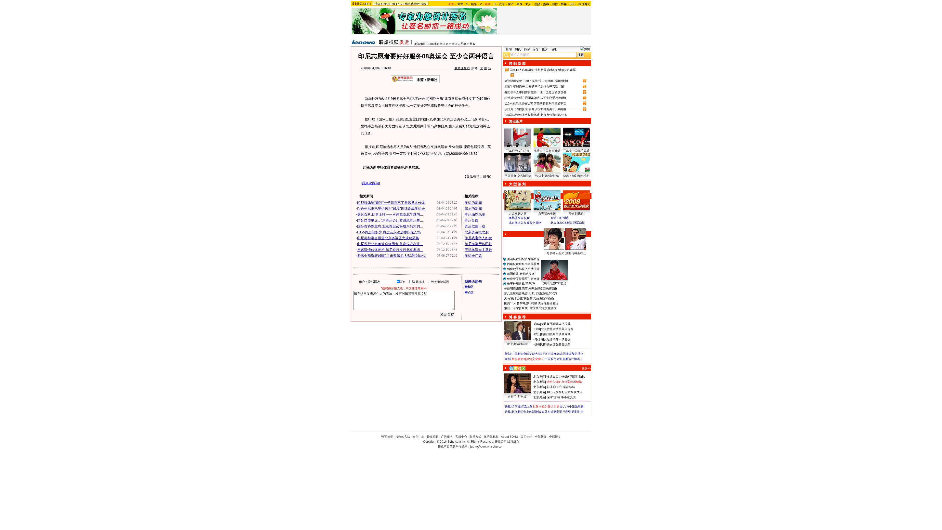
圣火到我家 (576, 213)
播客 (546, 4)
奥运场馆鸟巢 (475, 214)
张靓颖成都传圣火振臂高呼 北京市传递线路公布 (535, 115)
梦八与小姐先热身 (572, 406)
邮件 (555, 4)
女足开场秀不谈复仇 (557, 339)
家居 (520, 4)
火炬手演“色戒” (517, 396)
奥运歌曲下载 (475, 226)
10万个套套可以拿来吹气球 (564, 392)
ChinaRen (388, 4)
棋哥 (537, 344)
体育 (460, 4)
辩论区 (469, 292)
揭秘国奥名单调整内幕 (555, 334)
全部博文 (555, 436)
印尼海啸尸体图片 (478, 244)
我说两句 (584, 4)
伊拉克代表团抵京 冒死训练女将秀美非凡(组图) (535, 109)
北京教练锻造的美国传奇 (557, 329)
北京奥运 (539, 376)
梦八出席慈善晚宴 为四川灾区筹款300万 (530, 293)
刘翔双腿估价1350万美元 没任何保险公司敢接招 (536, 81)
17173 (400, 4)
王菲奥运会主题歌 (478, 250)
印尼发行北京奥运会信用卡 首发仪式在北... (390, 244)
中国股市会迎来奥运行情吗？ (564, 359)
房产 (511, 4)
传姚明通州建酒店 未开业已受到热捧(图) (530, 288)
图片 (545, 49)
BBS (573, 4)
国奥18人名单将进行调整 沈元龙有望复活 (531, 303)
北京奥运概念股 (477, 232)
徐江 (537, 334)
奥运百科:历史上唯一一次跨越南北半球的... (390, 214)
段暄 (537, 324)
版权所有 (513, 441)
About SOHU (509, 436)
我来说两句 (462, 68)
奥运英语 (471, 220)
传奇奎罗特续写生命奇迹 (523, 278)
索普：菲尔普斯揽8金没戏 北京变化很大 (530, 308)
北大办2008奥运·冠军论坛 (567, 223)
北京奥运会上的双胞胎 (526, 411)
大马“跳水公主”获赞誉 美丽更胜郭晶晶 (529, 298)
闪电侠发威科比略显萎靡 (523, 264)
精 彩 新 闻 (517, 64)
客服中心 (461, 436)
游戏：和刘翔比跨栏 (576, 176)
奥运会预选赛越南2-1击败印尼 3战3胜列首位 (391, 256)
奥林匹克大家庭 (519, 218)
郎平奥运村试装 (517, 344)
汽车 (502, 4)
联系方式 (475, 436)
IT (495, 4)
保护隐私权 (491, 436)
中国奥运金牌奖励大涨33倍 (529, 354)
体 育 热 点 (549, 258)
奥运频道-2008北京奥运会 (431, 44)
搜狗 (423, 4)
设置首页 (387, 436)
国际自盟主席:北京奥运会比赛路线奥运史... (390, 220)
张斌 (537, 329)
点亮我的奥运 (547, 213)
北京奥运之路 (518, 213)
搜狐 (377, 4)
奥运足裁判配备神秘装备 (523, 259)
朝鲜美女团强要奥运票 (555, 344)
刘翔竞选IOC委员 (554, 283)
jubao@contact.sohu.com (487, 446)
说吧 (554, 49)
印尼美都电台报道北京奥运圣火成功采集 (388, 238)
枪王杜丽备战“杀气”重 (521, 283)
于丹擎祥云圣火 (554, 253)
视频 (537, 4)
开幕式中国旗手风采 (576, 151)
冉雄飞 (538, 339)
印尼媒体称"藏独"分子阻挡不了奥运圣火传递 (391, 203)
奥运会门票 (473, 256)
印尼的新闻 (473, 209)
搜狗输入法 (402, 436)
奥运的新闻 (473, 203)
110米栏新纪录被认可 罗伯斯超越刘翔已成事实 (535, 103)
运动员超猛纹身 (521, 406)
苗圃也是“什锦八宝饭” (521, 274)
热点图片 (516, 121)
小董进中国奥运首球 (547, 151)
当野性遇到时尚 (573, 411)
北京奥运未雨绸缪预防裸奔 (565, 354)
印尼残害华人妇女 (478, 238)
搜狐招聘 (433, 436)
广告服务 (447, 436)
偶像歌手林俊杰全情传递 (523, 269)
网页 (518, 49)
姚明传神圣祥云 (575, 253)
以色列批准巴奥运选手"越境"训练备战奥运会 (391, 209)
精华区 (469, 287)
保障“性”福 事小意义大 (561, 397)
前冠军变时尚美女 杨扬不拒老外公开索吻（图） (535, 86)
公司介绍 (526, 436)
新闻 (472, 44)
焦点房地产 (412, 4)
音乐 (536, 49)
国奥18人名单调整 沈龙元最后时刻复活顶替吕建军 (543, 70)
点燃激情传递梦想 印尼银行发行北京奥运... (390, 250)
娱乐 (474, 4)
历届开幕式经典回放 (518, 176)
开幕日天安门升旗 (518, 151)
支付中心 (418, 436)
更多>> (586, 368)
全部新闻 (541, 436)
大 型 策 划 (517, 184)
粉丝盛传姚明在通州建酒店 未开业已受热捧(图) (535, 98)
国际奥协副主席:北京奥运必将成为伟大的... (390, 226)
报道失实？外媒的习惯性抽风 (566, 376)
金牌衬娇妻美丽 (552, 411)
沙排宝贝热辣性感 (547, 176)
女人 (528, 4)
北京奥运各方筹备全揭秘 (525, 223)
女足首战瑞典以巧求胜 (555, 324)
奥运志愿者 (459, 44)
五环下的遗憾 (559, 218)
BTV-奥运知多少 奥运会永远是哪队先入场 (389, 232)
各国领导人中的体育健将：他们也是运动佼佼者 (535, 92)
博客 (564, 4)
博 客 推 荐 (517, 317)
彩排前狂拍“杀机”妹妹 (561, 387)
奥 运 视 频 (517, 227)
